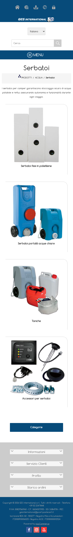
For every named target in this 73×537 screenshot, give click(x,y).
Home (18, 7)
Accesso (55, 7)
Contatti (46, 7)
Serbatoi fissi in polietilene (36, 166)
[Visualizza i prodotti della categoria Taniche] (36, 290)
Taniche (36, 321)
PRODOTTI (26, 77)
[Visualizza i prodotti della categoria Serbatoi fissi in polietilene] (36, 135)
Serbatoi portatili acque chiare (36, 243)
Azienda (27, 7)
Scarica (36, 7)
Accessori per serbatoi (36, 398)
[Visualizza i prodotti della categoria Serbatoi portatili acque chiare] (36, 213)
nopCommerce (42, 523)
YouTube (44, 530)
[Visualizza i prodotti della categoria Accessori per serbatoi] (36, 368)
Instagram (36, 530)
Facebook (29, 530)
